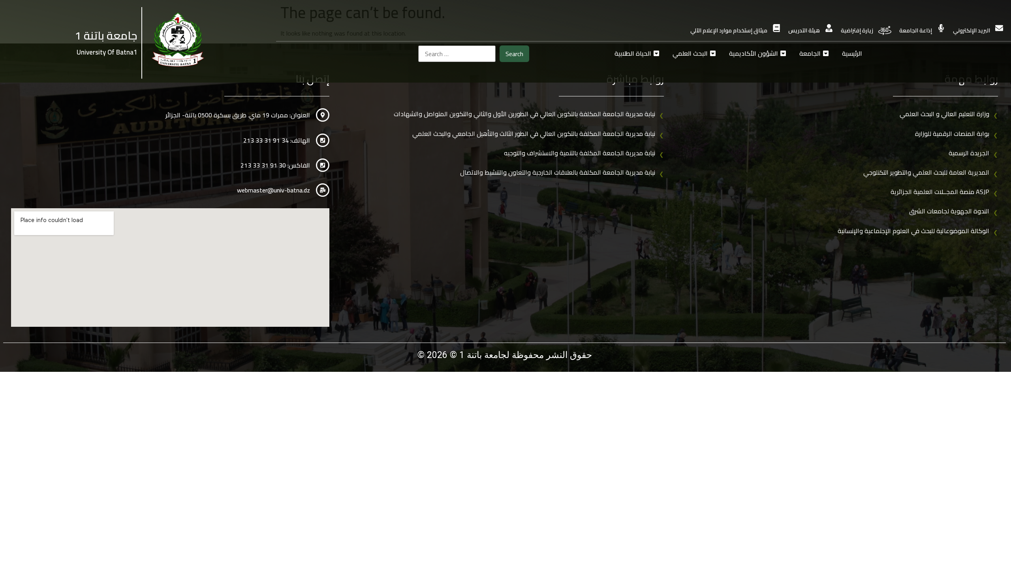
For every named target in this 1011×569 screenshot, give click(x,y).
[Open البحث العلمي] (713, 53)
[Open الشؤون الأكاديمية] (783, 53)
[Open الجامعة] (826, 53)
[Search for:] (457, 53)
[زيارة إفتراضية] (884, 30)
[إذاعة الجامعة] (941, 28)
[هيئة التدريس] (829, 28)
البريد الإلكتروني (971, 30)
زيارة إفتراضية (857, 30)
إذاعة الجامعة (915, 30)
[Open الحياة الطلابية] (656, 53)
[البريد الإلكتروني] (999, 28)
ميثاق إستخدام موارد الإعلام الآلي (728, 30)
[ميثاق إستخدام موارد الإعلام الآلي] (776, 28)
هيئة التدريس (804, 30)
